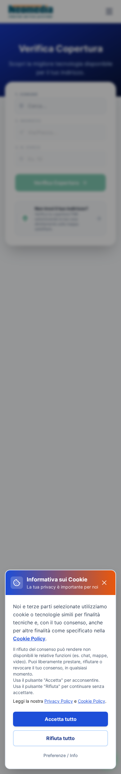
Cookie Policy (29, 638)
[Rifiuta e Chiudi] (104, 582)
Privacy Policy (58, 701)
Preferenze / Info (60, 755)
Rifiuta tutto (60, 738)
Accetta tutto (61, 719)
